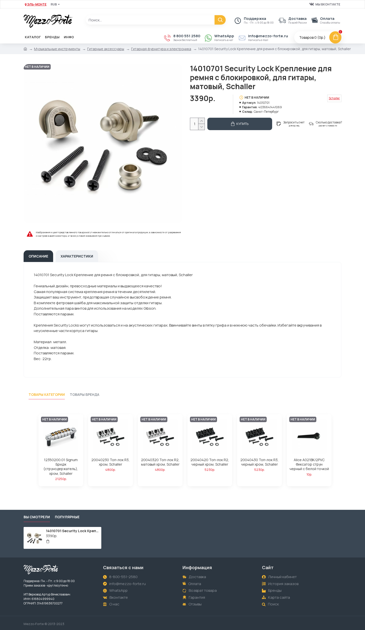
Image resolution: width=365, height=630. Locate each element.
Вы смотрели (37, 517)
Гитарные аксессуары (105, 48)
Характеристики (77, 256)
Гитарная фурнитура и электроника (161, 48)
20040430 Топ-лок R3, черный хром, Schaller (259, 462)
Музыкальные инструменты (57, 48)
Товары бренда (84, 394)
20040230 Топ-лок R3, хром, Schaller (110, 462)
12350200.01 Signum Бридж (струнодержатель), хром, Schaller (60, 467)
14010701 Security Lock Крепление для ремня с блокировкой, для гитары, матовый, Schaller (73, 531)
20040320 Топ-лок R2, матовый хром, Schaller (160, 462)
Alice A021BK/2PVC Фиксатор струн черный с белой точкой (309, 464)
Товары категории (47, 394)
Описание (38, 256)
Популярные (67, 517)
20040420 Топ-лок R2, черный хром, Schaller (209, 462)
